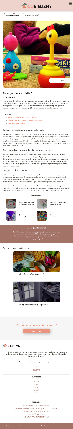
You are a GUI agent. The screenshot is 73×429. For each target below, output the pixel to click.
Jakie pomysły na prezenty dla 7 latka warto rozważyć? (25, 120)
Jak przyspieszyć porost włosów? (36, 411)
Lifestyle (36, 382)
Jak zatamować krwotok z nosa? (36, 417)
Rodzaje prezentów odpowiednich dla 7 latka (22, 117)
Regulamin (44, 426)
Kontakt (36, 370)
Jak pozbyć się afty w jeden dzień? (32, 274)
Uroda (36, 390)
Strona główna (8, 15)
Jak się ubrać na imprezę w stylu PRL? (33, 304)
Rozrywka (16, 15)
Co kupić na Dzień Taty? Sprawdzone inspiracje (27, 204)
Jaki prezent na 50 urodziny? (25, 216)
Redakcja (36, 367)
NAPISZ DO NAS (36, 331)
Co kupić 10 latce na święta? (56, 216)
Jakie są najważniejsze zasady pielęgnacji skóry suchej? (36, 409)
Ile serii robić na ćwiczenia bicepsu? (36, 406)
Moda (36, 385)
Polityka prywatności (13, 426)
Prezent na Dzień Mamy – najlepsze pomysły (58, 204)
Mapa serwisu (30, 426)
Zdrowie (36, 393)
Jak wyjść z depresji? (36, 414)
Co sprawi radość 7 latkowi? (17, 123)
